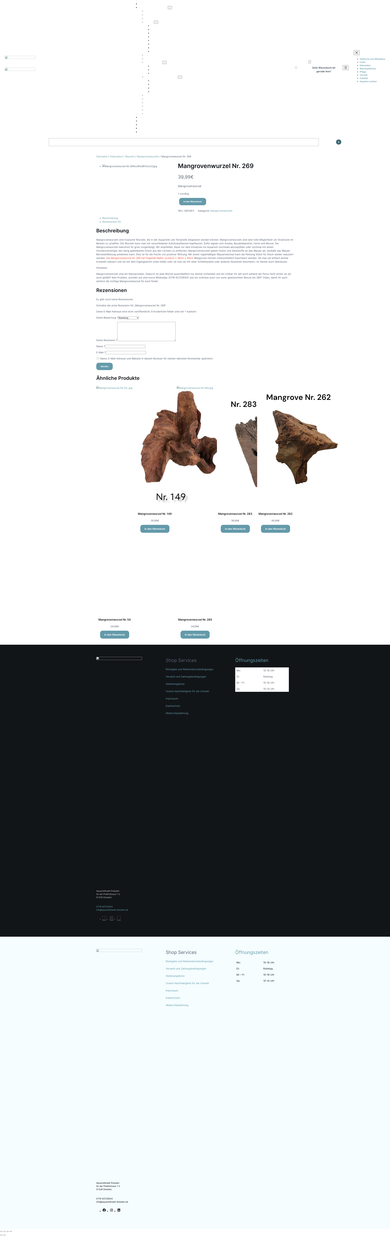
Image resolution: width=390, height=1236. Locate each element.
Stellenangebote (175, 683)
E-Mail (101, 352)
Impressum (172, 698)
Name (100, 346)
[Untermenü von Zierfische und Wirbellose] (170, 7)
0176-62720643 (104, 906)
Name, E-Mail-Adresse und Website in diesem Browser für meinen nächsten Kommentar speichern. (156, 358)
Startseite (102, 156)
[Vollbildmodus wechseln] (4, 1231)
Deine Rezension (106, 340)
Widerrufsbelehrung (177, 713)
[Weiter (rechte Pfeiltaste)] (4, 1235)
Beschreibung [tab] (110, 218)
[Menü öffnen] (346, 67)
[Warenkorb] (309, 61)
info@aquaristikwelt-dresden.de (112, 909)
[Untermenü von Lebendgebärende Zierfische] (180, 77)
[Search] (326, 142)
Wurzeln (130, 156)
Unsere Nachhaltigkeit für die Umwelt (187, 691)
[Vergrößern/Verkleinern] (1, 1231)
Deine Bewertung (107, 317)
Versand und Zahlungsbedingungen (186, 676)
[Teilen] (7, 1231)
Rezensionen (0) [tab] (111, 221)
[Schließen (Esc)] (11, 1231)
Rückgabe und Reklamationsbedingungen (189, 669)
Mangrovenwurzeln (148, 156)
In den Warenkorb (192, 201)
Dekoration (116, 156)
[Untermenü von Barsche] (156, 22)
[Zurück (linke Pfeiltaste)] (1, 1235)
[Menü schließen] (357, 52)
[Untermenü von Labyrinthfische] (164, 62)
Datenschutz (173, 705)
